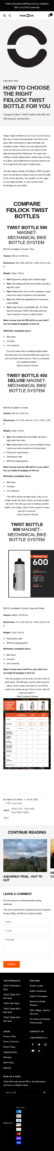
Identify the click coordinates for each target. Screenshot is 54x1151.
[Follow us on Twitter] (39, 1044)
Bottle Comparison (38, 991)
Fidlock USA (10, 81)
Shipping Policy (10, 1052)
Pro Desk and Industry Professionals (40, 1021)
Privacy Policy (9, 913)
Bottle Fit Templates (38, 996)
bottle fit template (19, 324)
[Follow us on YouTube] (33, 1051)
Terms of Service (28, 913)
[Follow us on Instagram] (45, 1044)
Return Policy (9, 1047)
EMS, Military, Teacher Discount (40, 1012)
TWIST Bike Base (11, 1003)
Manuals (7, 1068)
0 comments (16, 803)
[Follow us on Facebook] (33, 1044)
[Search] (10, 15)
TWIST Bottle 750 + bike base (12, 996)
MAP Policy (8, 1062)
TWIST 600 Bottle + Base (12, 988)
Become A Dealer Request (38, 1003)
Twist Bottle (29, 808)
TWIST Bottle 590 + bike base (12, 1019)
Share (6, 818)
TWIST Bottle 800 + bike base (12, 1010)
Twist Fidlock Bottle (20, 812)
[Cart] (49, 15)
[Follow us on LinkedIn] (39, 1051)
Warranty (7, 1057)
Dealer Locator (36, 986)
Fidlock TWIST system (39, 171)
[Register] (44, 1092)
